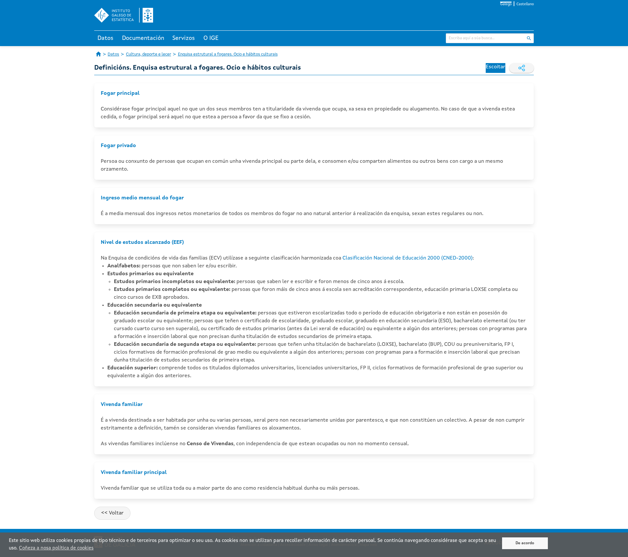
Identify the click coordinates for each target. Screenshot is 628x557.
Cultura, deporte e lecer (148, 54)
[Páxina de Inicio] (98, 54)
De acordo (524, 543)
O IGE (210, 38)
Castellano (525, 4)
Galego (506, 4)
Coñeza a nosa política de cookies (56, 548)
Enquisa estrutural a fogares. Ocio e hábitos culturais (228, 54)
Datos (105, 38)
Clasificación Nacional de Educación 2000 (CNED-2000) (407, 258)
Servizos (183, 38)
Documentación (143, 38)
